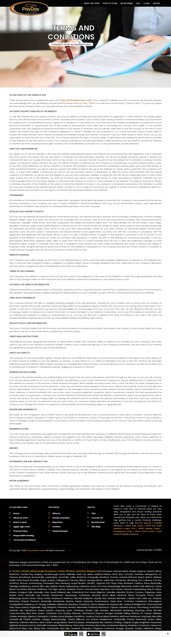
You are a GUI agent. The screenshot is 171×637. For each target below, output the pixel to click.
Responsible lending (23, 535)
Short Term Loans (144, 531)
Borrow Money (143, 523)
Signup (156, 3)
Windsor (70, 571)
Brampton (50, 571)
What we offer (20, 518)
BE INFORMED (127, 3)
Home (16, 513)
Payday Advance (129, 534)
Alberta (56, 513)
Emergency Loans (123, 531)
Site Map (96, 526)
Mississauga (37, 571)
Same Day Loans (134, 525)
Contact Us (97, 518)
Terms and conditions (24, 540)
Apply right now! (21, 526)
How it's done (20, 522)
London (61, 571)
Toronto (16, 571)
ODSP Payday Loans (149, 528)
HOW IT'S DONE (110, 3)
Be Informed (98, 522)
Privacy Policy (20, 531)
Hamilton (81, 571)
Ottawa (25, 571)
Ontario (57, 526)
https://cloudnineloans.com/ (76, 100)
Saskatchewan (60, 531)
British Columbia (61, 518)
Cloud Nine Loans (36, 550)
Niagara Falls (94, 571)
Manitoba (57, 522)
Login (146, 3)
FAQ (138, 3)
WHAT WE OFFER (91, 3)
